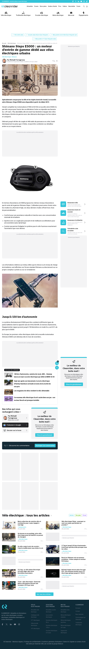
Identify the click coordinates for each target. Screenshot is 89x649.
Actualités (30, 6)
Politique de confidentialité (32, 641)
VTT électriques (35, 620)
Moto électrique (58, 15)
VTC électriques (35, 628)
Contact (78, 611)
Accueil (4, 43)
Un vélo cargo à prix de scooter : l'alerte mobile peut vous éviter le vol (30, 547)
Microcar (71, 15)
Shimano (14, 57)
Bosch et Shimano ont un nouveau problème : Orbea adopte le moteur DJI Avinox (74, 559)
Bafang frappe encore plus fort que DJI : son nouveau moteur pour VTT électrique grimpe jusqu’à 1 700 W (74, 571)
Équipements (83, 15)
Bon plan (78, 515)
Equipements (22, 527)
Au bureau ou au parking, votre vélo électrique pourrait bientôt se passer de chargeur (30, 535)
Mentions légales (17, 641)
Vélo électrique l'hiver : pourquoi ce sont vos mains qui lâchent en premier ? (73, 523)
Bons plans (43, 6)
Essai (84, 515)
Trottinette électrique (23, 15)
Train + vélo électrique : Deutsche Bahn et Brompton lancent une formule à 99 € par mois (29, 583)
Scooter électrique (41, 15)
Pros (59, 6)
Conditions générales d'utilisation (52, 641)
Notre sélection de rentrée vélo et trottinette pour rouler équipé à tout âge (29, 523)
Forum (78, 6)
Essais (36, 6)
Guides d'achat (52, 6)
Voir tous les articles (44, 594)
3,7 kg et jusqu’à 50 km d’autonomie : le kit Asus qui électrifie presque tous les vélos (74, 547)
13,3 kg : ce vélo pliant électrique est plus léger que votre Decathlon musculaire (29, 571)
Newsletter (71, 6)
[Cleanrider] (9, 6)
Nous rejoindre (79, 614)
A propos (78, 608)
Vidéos (65, 6)
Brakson (60, 644)
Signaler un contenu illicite (78, 641)
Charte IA (66, 641)
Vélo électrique (6, 15)
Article (72, 515)
